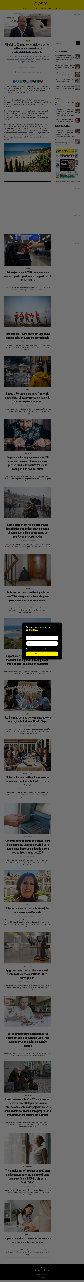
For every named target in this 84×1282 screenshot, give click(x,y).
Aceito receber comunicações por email (41, 648)
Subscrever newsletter (42, 654)
